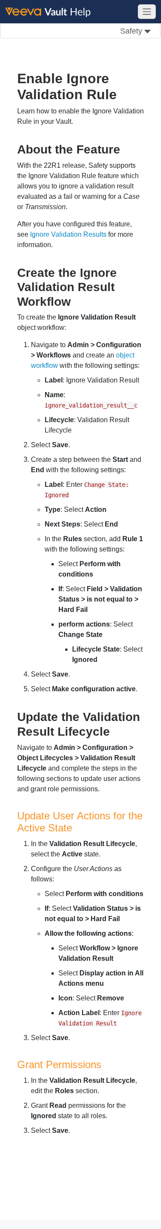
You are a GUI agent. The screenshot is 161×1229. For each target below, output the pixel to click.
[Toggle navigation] (147, 11)
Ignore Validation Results (68, 234)
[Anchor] (126, 148)
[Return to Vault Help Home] (51, 11)
